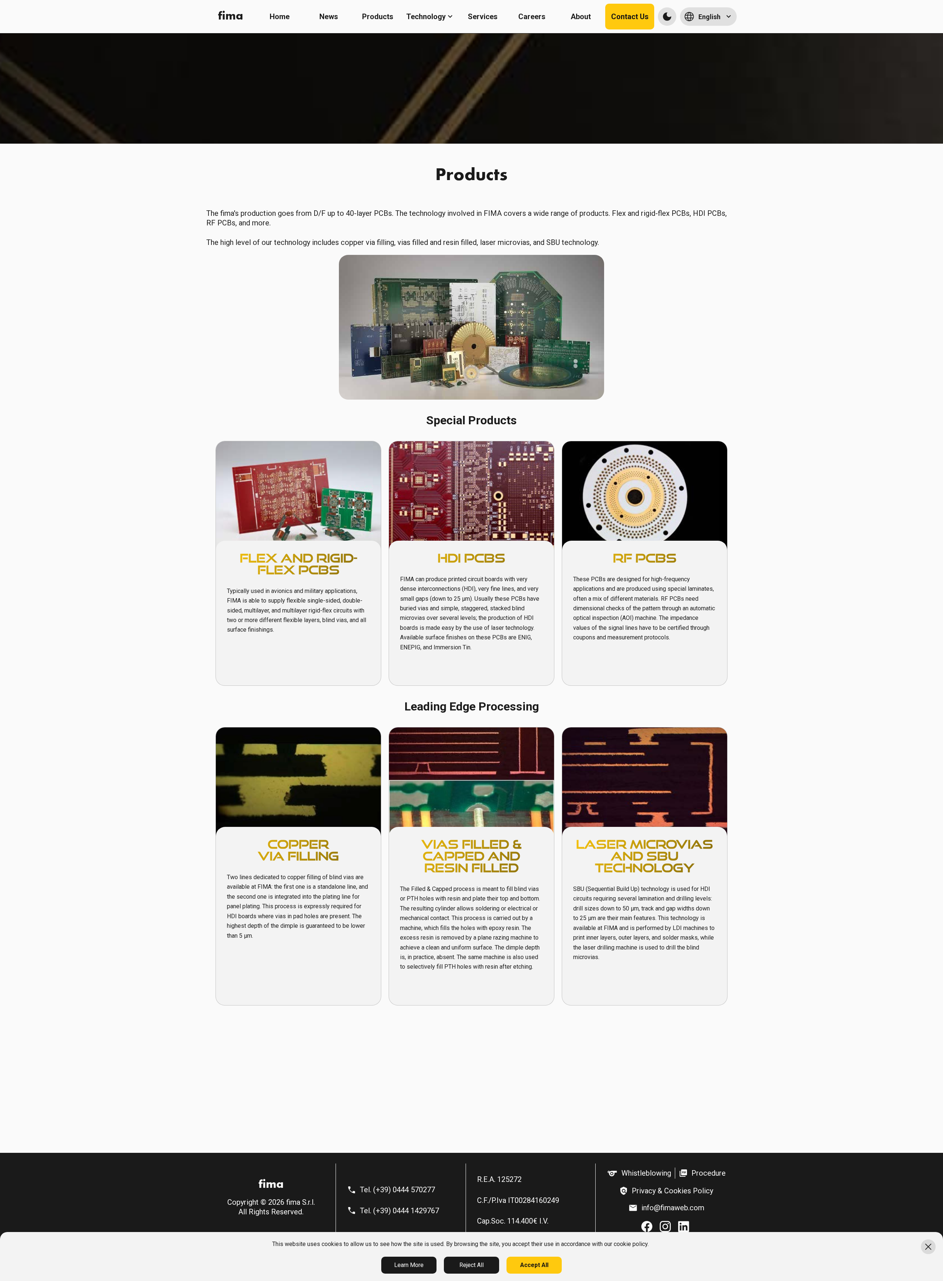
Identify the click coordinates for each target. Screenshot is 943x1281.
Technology (426, 16)
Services (483, 16)
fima (230, 16)
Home (280, 16)
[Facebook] (646, 1226)
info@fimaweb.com (672, 1207)
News (328, 16)
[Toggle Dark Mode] (667, 16)
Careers (532, 16)
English (709, 17)
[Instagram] (665, 1226)
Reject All (471, 1264)
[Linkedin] (684, 1226)
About (581, 16)
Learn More (409, 1264)
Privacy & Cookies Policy (672, 1190)
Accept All (534, 1264)
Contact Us (630, 16)
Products (377, 16)
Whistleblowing (646, 1173)
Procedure (708, 1173)
